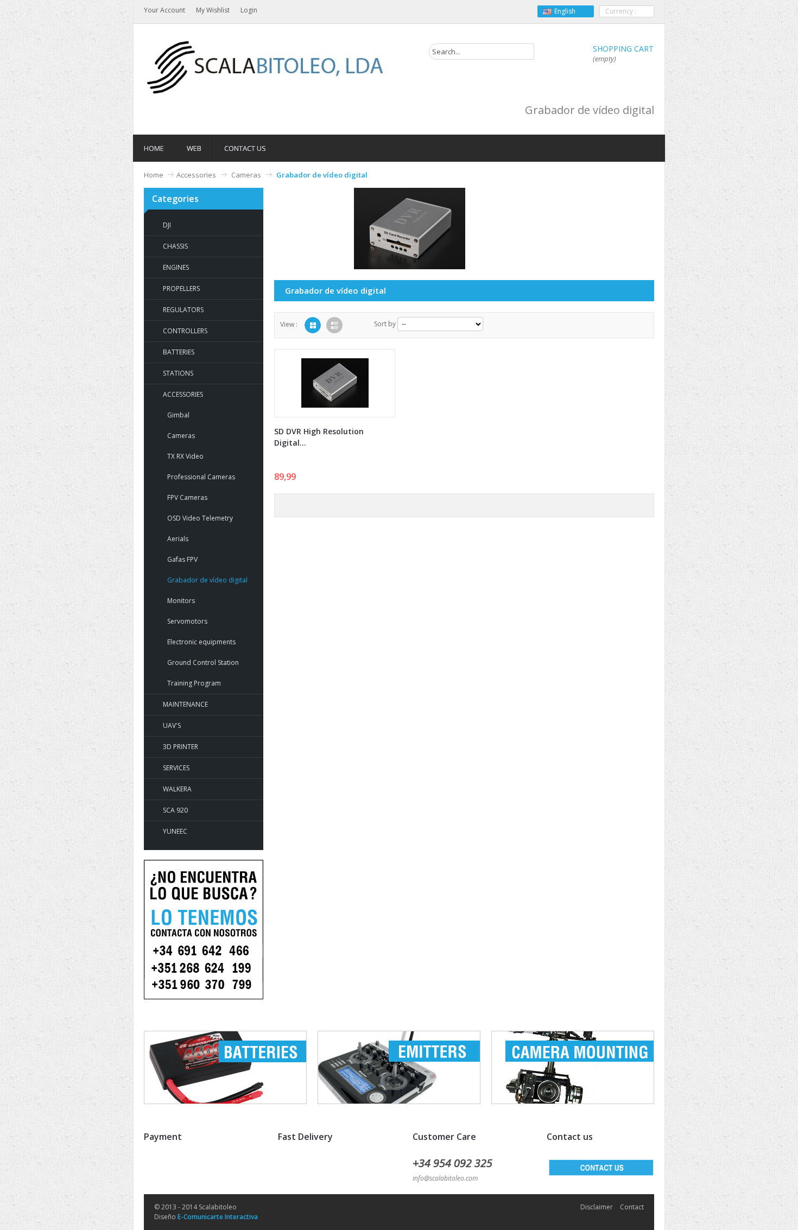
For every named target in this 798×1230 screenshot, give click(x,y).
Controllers (185, 330)
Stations (178, 373)
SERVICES (176, 767)
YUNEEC (175, 831)
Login (248, 10)
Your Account (164, 10)
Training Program (194, 683)
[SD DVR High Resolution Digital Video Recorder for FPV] (335, 383)
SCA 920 (175, 810)
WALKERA (177, 789)
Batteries (178, 352)
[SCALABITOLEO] (266, 67)
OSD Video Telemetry (200, 518)
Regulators (183, 309)
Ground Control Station (203, 662)
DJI (167, 225)
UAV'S (172, 725)
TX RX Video (185, 456)
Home (153, 175)
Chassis (175, 246)
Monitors (181, 600)
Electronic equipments (201, 641)
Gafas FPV (182, 559)
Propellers (181, 288)
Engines (176, 267)
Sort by (385, 323)
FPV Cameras (187, 497)
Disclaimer (596, 1207)
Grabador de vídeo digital (207, 580)
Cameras (246, 175)
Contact (632, 1207)
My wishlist (213, 10)
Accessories (196, 175)
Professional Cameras (201, 476)
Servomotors (187, 621)
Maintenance (185, 704)
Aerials (177, 538)
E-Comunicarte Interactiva (218, 1216)
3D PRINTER (180, 746)
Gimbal (178, 415)
